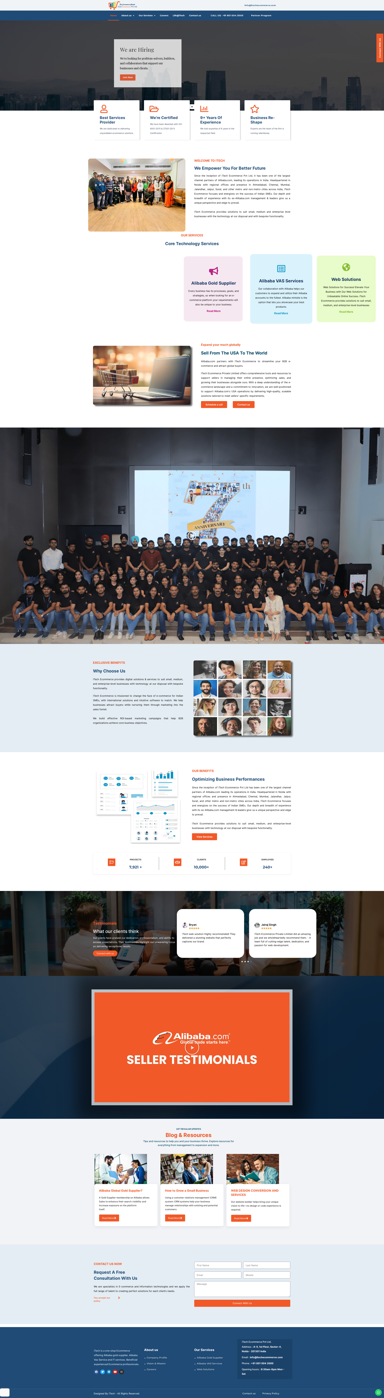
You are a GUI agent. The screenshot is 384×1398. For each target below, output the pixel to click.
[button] (192, 535)
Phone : (257, 1363)
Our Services (146, 15)
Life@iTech (179, 15)
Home (113, 15)
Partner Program (261, 15)
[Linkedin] (108, 1371)
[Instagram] (121, 1371)
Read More (214, 311)
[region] (192, 65)
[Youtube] (115, 1371)
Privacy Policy (270, 1393)
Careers (164, 15)
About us (126, 15)
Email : (262, 1357)
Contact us (195, 15)
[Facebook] (96, 1371)
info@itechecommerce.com (260, 5)
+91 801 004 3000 (233, 15)
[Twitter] (102, 1371)
